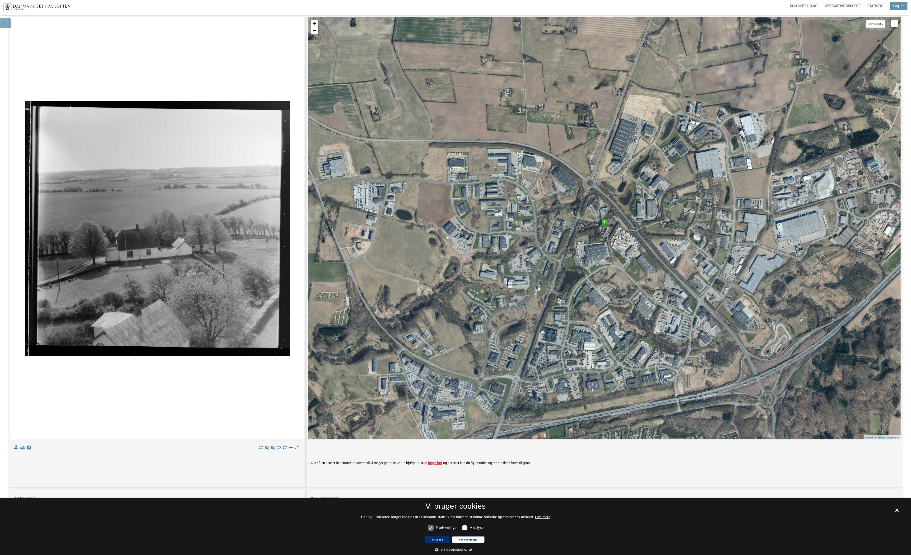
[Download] (17, 447)
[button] (455, 549)
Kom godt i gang (803, 5)
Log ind (898, 6)
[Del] (30, 447)
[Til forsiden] (35, 6)
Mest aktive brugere (842, 5)
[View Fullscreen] (894, 23)
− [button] (314, 31)
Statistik (875, 5)
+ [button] (314, 24)
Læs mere (542, 517)
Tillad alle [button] (437, 539)
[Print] (23, 447)
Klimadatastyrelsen (888, 437)
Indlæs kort (874, 24)
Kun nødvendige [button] (468, 539)
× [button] (897, 512)
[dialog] (455, 526)
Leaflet (869, 437)
